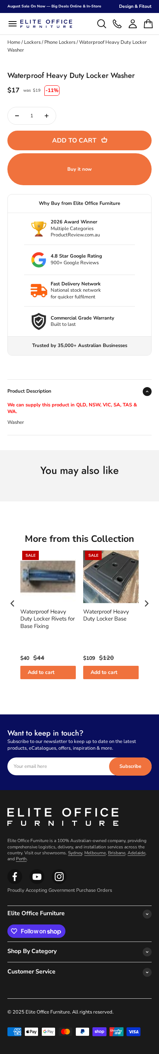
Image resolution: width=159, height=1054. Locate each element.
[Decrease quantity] (17, 115)
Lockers (32, 42)
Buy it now (79, 169)
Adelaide (136, 853)
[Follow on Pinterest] (59, 883)
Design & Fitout (135, 6)
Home (13, 42)
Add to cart (41, 672)
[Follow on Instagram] (37, 883)
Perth (21, 859)
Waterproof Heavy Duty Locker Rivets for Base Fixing (47, 619)
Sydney (75, 853)
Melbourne (95, 853)
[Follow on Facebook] (14, 883)
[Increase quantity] (46, 115)
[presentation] (12, 603)
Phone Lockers (59, 42)
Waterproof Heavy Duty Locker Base (106, 615)
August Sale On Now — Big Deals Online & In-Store (54, 6)
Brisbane (116, 853)
